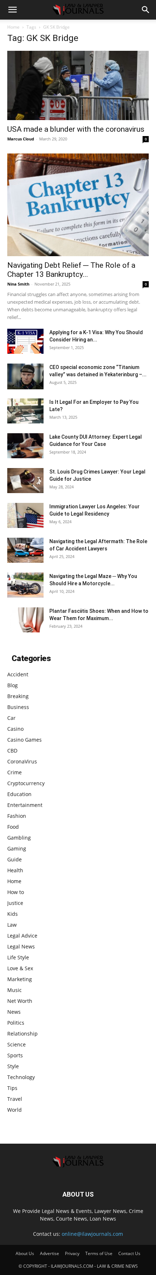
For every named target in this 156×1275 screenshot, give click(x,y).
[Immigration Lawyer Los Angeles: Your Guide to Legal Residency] (25, 515)
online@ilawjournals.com (92, 1233)
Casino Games (24, 739)
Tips (12, 1088)
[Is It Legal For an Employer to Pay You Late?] (25, 410)
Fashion (16, 815)
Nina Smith (18, 284)
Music (14, 990)
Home (13, 27)
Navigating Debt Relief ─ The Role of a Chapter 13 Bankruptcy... (71, 270)
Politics (15, 1022)
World (14, 1109)
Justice (15, 902)
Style (13, 1066)
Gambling (19, 837)
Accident (17, 674)
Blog (12, 685)
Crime (14, 772)
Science (16, 1044)
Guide (14, 859)
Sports (15, 1055)
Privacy (72, 1253)
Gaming (16, 848)
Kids (12, 913)
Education (19, 794)
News (14, 1011)
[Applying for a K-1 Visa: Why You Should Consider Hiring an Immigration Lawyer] (25, 341)
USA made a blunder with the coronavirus (75, 129)
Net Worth (19, 1000)
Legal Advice (22, 935)
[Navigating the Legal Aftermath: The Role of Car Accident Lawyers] (25, 550)
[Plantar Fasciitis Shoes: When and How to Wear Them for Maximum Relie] (25, 619)
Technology (21, 1077)
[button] (12, 10)
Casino (15, 728)
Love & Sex (20, 968)
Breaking (18, 696)
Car (11, 717)
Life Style (18, 957)
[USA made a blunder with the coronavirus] (78, 85)
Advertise (49, 1253)
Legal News (21, 946)
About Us (25, 1253)
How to (15, 892)
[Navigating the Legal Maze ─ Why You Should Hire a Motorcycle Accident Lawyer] (25, 585)
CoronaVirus (22, 761)
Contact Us (129, 1253)
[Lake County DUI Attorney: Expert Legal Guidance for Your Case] (25, 445)
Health (15, 870)
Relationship (22, 1033)
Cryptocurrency (26, 783)
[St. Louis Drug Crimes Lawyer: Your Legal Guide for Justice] (25, 480)
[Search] (146, 10)
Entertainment (24, 805)
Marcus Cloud (20, 139)
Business (18, 707)
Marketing (19, 979)
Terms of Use (98, 1253)
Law (12, 924)
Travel (14, 1098)
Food (13, 826)
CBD (12, 750)
